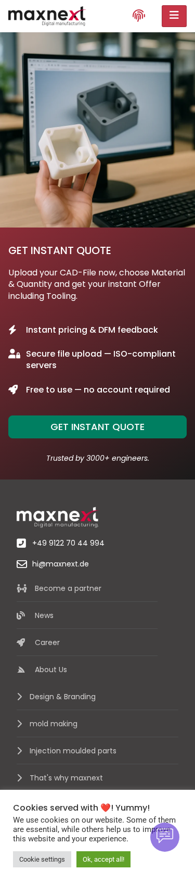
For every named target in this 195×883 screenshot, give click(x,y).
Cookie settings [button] (42, 859)
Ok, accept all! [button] (103, 859)
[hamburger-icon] (174, 16)
